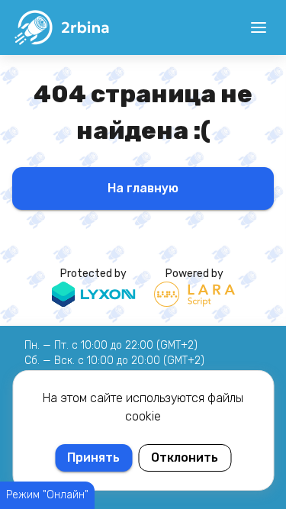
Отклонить (184, 457)
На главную (143, 188)
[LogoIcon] (61, 27)
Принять (93, 457)
